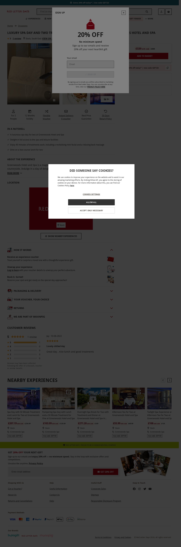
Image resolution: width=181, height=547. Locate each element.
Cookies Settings (91, 194)
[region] (91, 191)
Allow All (91, 202)
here (72, 185)
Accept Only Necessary (91, 210)
